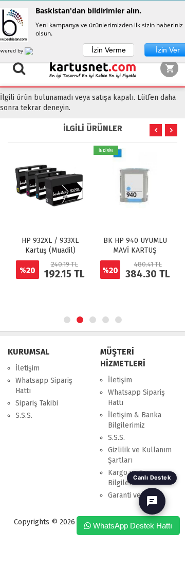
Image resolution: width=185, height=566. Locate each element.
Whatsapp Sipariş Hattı (43, 385)
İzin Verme (108, 50)
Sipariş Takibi (36, 403)
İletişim (27, 368)
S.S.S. (23, 415)
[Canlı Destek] (152, 501)
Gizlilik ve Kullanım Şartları (140, 455)
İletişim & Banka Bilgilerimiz (134, 420)
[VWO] (35, 52)
